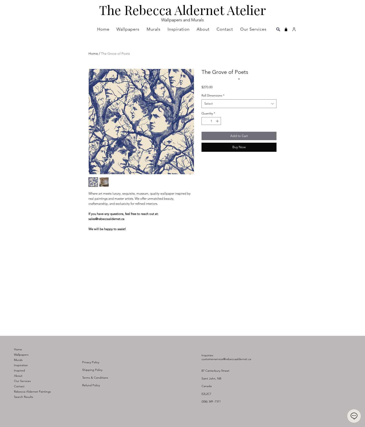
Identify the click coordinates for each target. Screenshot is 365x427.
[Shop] (286, 29)
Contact (19, 386)
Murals (18, 360)
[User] (294, 29)
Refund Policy (91, 385)
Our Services (22, 381)
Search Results (23, 397)
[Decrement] (204, 121)
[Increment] (217, 121)
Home (93, 54)
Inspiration (21, 365)
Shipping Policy (92, 370)
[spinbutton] (211, 121)
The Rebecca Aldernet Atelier (182, 9)
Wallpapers (21, 355)
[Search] (278, 29)
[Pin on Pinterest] (212, 158)
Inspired (19, 370)
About (18, 376)
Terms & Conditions (95, 378)
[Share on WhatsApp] (220, 158)
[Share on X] (228, 158)
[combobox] (239, 103)
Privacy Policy (90, 362)
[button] (179, 29)
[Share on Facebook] (204, 158)
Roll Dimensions (213, 95)
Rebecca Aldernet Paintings (32, 391)
